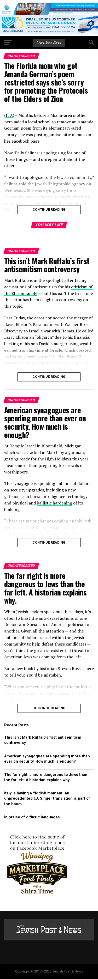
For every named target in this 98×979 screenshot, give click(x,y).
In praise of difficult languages (32, 817)
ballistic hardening (54, 503)
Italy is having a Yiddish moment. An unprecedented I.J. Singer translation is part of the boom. (47, 798)
